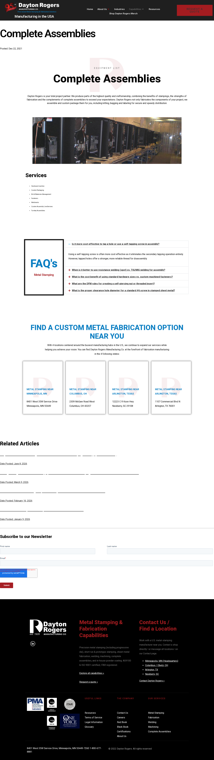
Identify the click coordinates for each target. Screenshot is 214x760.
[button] (127, 244)
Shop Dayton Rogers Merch (123, 13)
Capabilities (135, 9)
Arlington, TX (151, 669)
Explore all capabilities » (91, 673)
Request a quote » (88, 682)
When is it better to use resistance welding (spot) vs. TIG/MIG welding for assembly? (118, 270)
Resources (154, 9)
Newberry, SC (152, 674)
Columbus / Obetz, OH (156, 665)
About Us (102, 9)
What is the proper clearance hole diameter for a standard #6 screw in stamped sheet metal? (123, 290)
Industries (119, 9)
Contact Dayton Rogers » (152, 680)
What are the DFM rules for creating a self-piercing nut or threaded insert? (113, 283)
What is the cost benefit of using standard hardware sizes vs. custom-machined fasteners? (122, 276)
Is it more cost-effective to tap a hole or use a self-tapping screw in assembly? (115, 244)
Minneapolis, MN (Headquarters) (161, 661)
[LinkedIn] (33, 643)
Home (90, 9)
